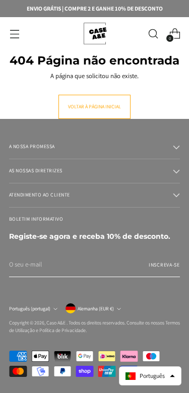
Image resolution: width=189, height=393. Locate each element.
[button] (150, 376)
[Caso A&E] (94, 33)
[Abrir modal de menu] (14, 33)
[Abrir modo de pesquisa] (153, 33)
